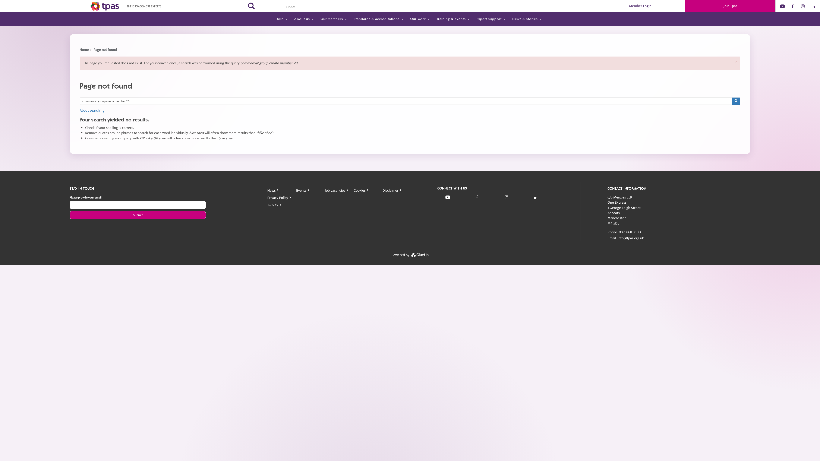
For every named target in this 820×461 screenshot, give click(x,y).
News (271, 191)
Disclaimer (390, 191)
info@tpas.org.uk (631, 238)
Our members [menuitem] (332, 19)
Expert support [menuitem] (489, 19)
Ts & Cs (272, 205)
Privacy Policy (277, 198)
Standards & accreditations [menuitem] (377, 19)
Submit (138, 215)
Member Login (640, 6)
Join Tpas (730, 6)
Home (84, 50)
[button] (736, 62)
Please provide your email (85, 197)
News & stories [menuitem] (525, 19)
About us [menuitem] (302, 19)
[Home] (123, 6)
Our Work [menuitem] (418, 19)
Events (301, 191)
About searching (92, 111)
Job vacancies (335, 191)
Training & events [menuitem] (451, 19)
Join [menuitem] (280, 19)
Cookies (360, 191)
